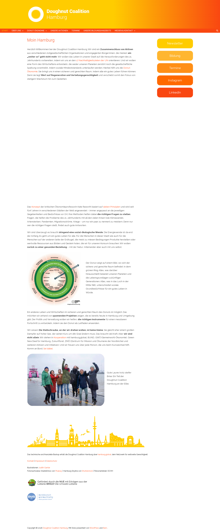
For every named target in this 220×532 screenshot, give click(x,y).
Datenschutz (51, 461)
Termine (76, 31)
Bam (105, 528)
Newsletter (175, 43)
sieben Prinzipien (111, 206)
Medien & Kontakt (124, 31)
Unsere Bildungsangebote (97, 31)
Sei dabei (48, 348)
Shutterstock (87, 471)
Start (5, 31)
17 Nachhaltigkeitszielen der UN (92, 60)
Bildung (175, 55)
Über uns (16, 31)
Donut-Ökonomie (35, 31)
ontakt (31, 461)
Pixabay (58, 471)
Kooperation (60, 337)
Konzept (36, 206)
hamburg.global (104, 454)
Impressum (40, 461)
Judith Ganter (44, 468)
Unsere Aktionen (59, 31)
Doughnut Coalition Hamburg (55, 528)
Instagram (175, 80)
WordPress (94, 528)
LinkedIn (175, 92)
